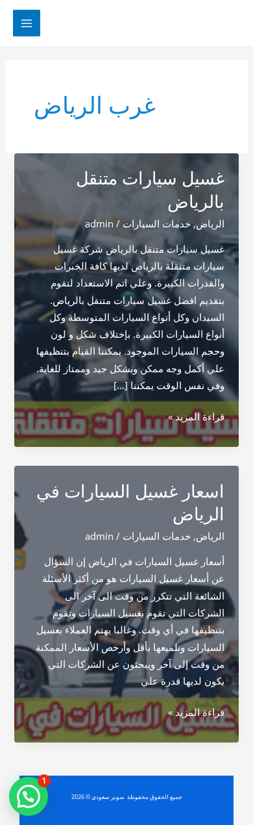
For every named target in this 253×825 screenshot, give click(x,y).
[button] (28, 796)
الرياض (210, 223)
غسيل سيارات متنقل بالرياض (150, 190)
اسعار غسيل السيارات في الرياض (130, 503)
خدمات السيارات (157, 223)
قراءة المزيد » (196, 417)
